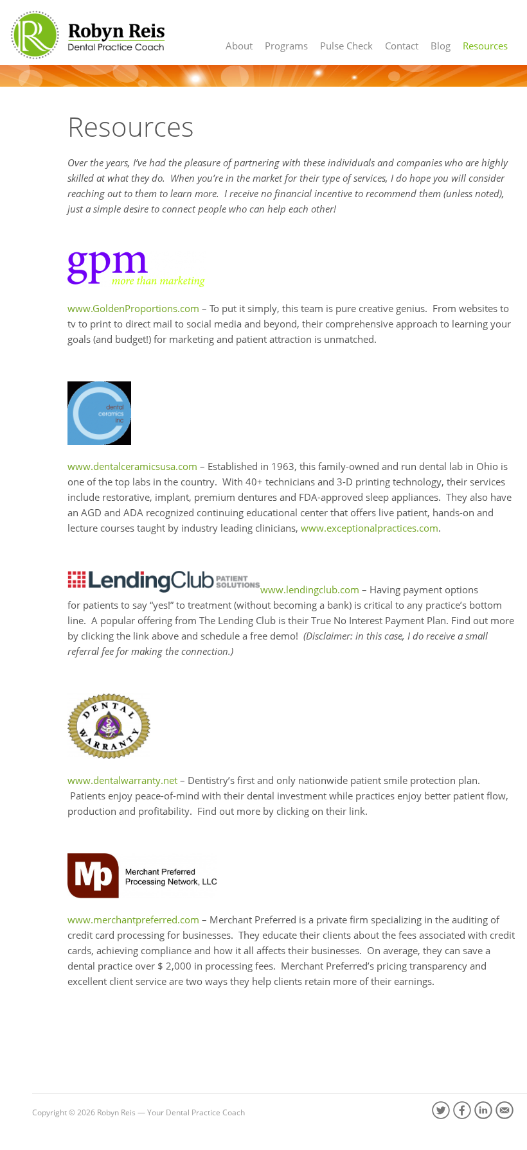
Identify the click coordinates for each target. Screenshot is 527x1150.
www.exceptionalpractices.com (369, 527)
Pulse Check (346, 45)
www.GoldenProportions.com (133, 308)
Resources (485, 45)
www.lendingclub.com (309, 589)
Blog (441, 45)
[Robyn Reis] (86, 35)
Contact (401, 45)
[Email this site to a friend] (504, 1110)
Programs (286, 45)
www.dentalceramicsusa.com (132, 466)
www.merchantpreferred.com (133, 919)
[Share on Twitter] (441, 1110)
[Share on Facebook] (462, 1110)
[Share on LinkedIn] (483, 1110)
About (239, 45)
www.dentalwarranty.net (122, 780)
